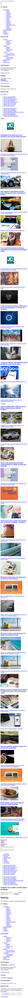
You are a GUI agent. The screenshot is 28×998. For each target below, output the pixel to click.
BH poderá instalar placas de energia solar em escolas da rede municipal (13, 577)
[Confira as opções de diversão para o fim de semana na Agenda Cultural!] (9, 170)
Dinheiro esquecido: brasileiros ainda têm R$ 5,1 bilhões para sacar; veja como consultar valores (14, 691)
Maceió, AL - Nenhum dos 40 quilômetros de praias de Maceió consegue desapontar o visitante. (13, 653)
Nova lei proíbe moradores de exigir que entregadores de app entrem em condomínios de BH (14, 249)
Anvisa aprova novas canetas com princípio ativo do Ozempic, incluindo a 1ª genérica (13, 521)
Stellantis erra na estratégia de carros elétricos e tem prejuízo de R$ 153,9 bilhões (12, 426)
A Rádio (5, 39)
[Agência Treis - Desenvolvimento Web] (17, 990)
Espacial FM (6, 855)
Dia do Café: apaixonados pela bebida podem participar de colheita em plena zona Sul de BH (13, 464)
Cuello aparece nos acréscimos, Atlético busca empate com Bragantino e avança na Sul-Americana (14, 307)
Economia (8, 23)
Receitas (8, 47)
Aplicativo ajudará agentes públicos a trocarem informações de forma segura (11, 400)
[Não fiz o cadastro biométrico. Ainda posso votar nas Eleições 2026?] (11, 593)
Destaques (8, 13)
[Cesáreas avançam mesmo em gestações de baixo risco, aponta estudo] (7, 537)
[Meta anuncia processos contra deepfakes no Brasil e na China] (10, 379)
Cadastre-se (6, 34)
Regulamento (9, 58)
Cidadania (8, 21)
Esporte (8, 14)
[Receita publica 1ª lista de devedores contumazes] (11, 726)
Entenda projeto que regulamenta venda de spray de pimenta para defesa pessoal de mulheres (12, 766)
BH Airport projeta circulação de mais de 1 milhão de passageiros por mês (13, 634)
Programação (6, 60)
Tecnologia (8, 16)
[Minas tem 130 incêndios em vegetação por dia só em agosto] (10, 284)
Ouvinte (5, 52)
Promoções (5, 56)
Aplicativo (5, 856)
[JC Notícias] (4, 94)
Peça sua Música (10, 53)
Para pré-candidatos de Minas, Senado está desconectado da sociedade (13, 747)
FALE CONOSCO (5, 83)
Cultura (8, 18)
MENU (2, 118)
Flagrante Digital (7, 30)
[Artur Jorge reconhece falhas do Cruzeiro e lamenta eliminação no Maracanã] (9, 324)
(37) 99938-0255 (4, 80)
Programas (8, 43)
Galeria (8, 51)
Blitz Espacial (9, 49)
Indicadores (9, 28)
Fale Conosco (6, 62)
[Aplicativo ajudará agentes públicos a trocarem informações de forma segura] (11, 397)
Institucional (9, 40)
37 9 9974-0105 (4, 996)
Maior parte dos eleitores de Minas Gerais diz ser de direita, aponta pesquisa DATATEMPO (14, 784)
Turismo (8, 22)
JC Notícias (6, 9)
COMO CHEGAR (5, 73)
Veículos (8, 17)
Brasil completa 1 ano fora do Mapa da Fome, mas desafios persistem (12, 803)
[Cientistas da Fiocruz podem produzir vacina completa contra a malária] (11, 555)
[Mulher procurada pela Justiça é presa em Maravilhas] (11, 228)
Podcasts (5, 32)
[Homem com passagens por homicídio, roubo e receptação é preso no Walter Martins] (11, 209)
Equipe (8, 42)
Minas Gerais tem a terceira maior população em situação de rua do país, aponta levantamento (13, 615)
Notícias (8, 11)
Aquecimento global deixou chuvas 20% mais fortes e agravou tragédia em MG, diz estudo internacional (13, 819)
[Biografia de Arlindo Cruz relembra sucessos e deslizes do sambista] (9, 499)
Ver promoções (9, 57)
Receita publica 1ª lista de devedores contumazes (12, 728)
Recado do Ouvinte (10, 54)
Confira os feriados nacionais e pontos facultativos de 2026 (14, 837)
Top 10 (8, 44)
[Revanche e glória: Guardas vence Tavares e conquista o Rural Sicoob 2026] (11, 341)
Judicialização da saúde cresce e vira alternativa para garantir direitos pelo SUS (13, 135)
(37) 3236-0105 (10, 964)
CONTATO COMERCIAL (7, 977)
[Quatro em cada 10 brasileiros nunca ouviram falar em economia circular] (10, 707)
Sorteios (8, 27)
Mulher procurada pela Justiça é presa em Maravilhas (13, 230)
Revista (8, 48)
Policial (8, 12)
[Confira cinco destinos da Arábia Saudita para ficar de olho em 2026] (11, 668)
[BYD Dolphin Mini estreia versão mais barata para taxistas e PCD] (11, 441)
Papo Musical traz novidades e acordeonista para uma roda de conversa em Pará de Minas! (14, 154)
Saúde (7, 19)
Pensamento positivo (11, 25)
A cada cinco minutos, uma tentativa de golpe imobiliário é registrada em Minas (14, 363)
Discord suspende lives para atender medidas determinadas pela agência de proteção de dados (14, 269)
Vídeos (5, 31)
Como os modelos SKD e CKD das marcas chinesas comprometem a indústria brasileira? (13, 408)
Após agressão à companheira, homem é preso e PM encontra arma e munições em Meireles (13, 193)
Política (8, 26)
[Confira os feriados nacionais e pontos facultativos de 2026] (10, 835)
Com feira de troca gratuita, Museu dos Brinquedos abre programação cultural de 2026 (13, 484)
